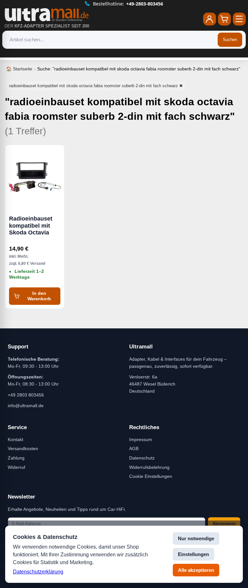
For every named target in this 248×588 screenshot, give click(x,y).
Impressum (140, 439)
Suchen (230, 39)
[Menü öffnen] (239, 19)
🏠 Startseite (19, 68)
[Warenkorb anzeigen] (224, 19)
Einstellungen (193, 554)
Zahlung (16, 457)
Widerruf (16, 467)
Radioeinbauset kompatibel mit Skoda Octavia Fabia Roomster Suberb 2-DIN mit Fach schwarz (32, 225)
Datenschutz (142, 457)
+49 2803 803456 (26, 394)
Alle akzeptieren (196, 570)
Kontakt (15, 439)
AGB (134, 448)
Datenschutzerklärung (38, 571)
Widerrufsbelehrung (149, 467)
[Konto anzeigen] (209, 19)
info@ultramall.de (26, 405)
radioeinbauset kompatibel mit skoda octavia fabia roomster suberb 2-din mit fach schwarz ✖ (96, 85)
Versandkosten (23, 448)
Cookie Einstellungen (150, 476)
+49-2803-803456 (144, 4)
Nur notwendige (196, 538)
